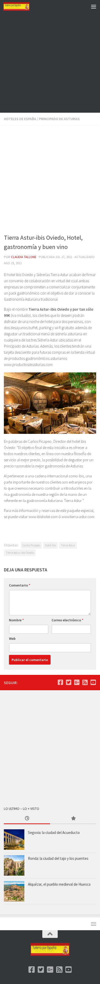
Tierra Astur (68, 545)
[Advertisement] (50, 63)
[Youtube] (93, 682)
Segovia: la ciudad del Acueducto (54, 832)
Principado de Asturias (59, 119)
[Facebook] (60, 682)
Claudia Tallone (23, 257)
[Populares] (73, 818)
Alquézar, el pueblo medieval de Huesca (59, 884)
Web (12, 638)
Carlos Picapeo (31, 545)
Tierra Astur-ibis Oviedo (20, 552)
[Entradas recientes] (27, 818)
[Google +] (77, 682)
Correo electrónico (67, 620)
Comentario (19, 585)
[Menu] (93, 6)
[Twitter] (68, 682)
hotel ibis (50, 545)
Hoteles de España (20, 119)
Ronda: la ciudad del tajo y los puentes (58, 858)
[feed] (85, 682)
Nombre (16, 620)
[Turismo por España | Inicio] (20, 6)
